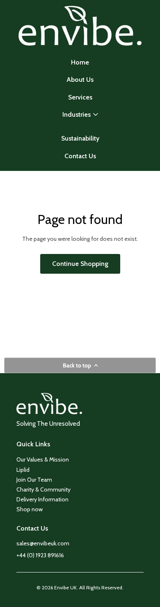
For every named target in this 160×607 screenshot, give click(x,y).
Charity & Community (43, 489)
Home (80, 62)
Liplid (23, 469)
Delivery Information (42, 499)
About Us (80, 79)
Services (80, 97)
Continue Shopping (80, 264)
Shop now (29, 509)
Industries (76, 114)
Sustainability (80, 138)
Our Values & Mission (42, 459)
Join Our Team (34, 479)
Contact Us (80, 156)
